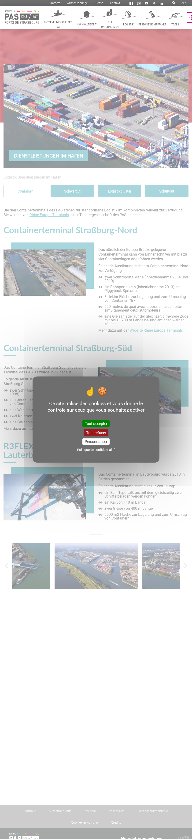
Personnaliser (96, 441)
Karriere (55, 3)
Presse (99, 3)
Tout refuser (96, 432)
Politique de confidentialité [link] (96, 449)
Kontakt (115, 3)
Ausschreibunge (77, 3)
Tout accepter (96, 423)
